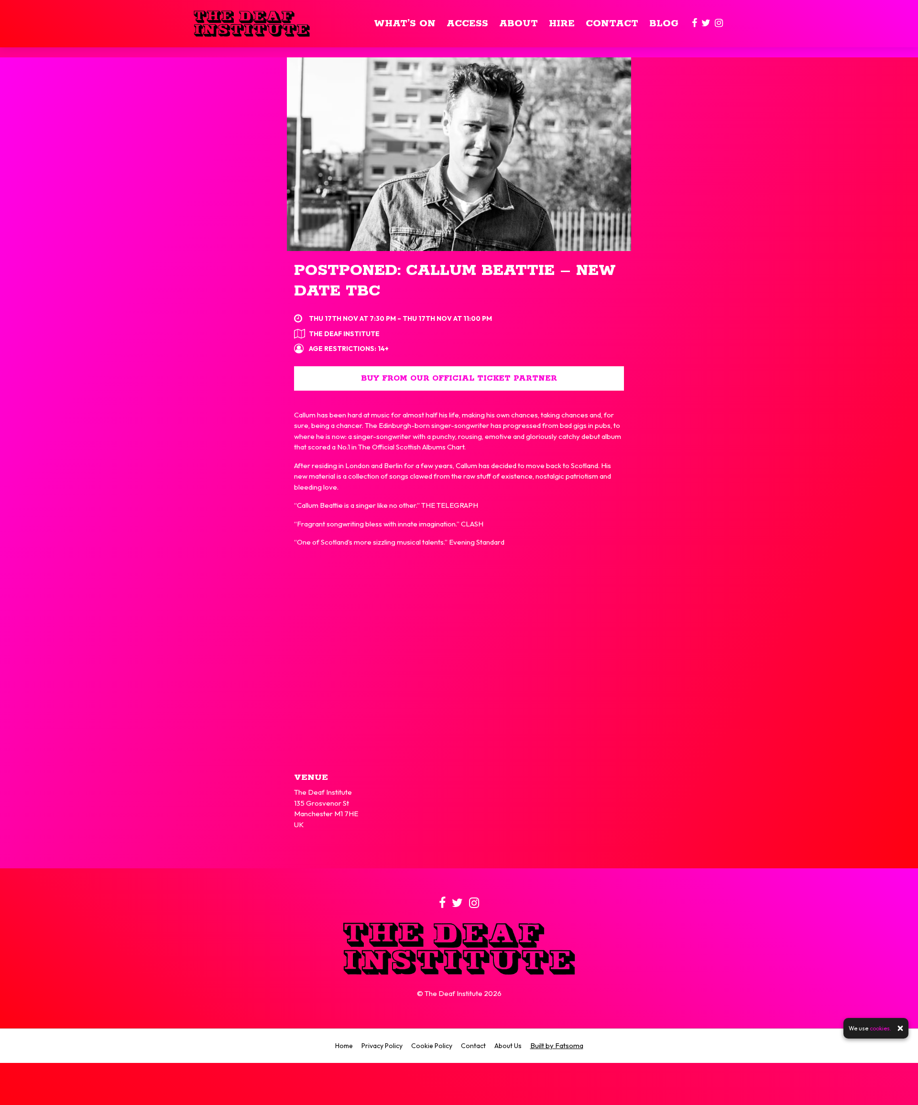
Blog (663, 24)
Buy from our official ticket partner (459, 378)
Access (467, 24)
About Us (508, 1045)
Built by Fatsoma (556, 1045)
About (518, 24)
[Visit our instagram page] (718, 23)
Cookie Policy (431, 1045)
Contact (612, 24)
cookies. (880, 1028)
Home (344, 1045)
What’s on (405, 24)
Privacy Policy (382, 1045)
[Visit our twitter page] (706, 23)
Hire (562, 24)
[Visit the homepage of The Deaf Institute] (252, 23)
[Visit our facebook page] (694, 23)
